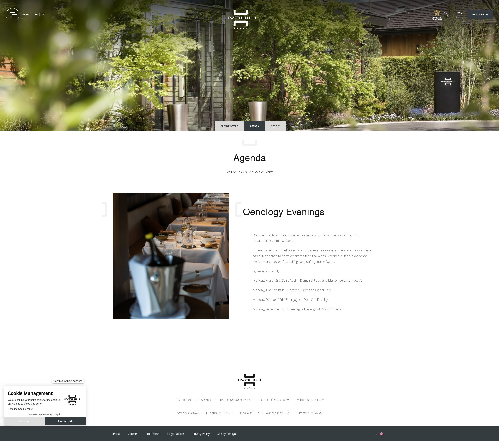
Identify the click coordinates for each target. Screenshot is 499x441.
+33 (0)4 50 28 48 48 (447, 15)
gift (459, 14)
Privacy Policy (201, 434)
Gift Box (275, 126)
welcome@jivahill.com (310, 400)
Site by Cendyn (226, 434)
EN (36, 14)
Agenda (254, 126)
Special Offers (229, 126)
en (376, 433)
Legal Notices (176, 434)
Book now (480, 14)
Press (116, 434)
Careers (133, 434)
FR (42, 14)
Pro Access (152, 434)
